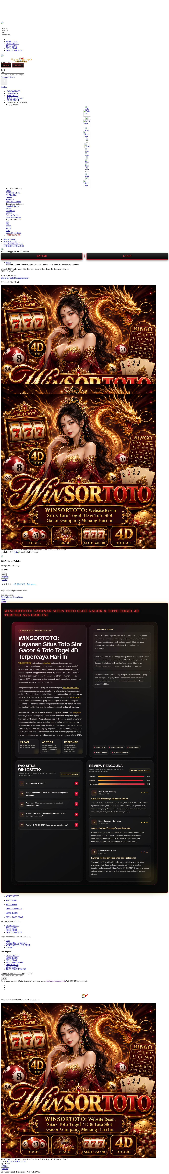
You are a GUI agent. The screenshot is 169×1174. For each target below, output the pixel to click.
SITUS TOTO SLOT (14, 917)
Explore (4, 87)
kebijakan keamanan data (56, 981)
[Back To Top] (2, 1170)
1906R (8, 228)
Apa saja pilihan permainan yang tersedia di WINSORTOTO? (44, 804)
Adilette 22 (10, 211)
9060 (8, 231)
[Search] (4, 81)
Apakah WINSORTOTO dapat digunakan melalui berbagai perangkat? (46, 814)
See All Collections (13, 202)
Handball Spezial (12, 206)
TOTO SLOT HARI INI (16, 969)
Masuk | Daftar (12, 41)
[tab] (84, 87)
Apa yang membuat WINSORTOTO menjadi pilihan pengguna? (47, 793)
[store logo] (21, 62)
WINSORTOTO (12, 44)
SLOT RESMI (12, 913)
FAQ (8, 941)
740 (7, 224)
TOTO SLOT (11, 46)
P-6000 (9, 197)
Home (8, 262)
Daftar (18, 65)
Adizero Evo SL (12, 215)
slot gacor (77, 712)
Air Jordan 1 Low (13, 193)
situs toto (46, 663)
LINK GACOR (12, 965)
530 (7, 222)
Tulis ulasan (31, 584)
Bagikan (4, 599)
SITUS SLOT (11, 48)
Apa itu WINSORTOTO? (35, 783)
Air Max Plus (11, 195)
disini (16, 552)
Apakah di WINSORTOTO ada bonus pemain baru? (47, 825)
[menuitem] (14, 91)
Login (6, 65)
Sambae (9, 213)
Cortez (8, 191)
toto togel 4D (75, 697)
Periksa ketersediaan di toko (12, 597)
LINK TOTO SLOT (14, 50)
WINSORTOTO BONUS (16, 943)
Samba (8, 208)
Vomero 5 (10, 199)
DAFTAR (42, 256)
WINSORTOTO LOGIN (14, 246)
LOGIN (127, 256)
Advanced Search (8, 77)
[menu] (84, 163)
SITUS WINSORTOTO (13, 244)
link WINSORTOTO (71, 688)
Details (3, 601)
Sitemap (9, 947)
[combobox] (12, 74)
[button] (6, 389)
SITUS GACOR (12, 967)
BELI (4, 575)
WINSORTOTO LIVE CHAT (18, 945)
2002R (8, 226)
